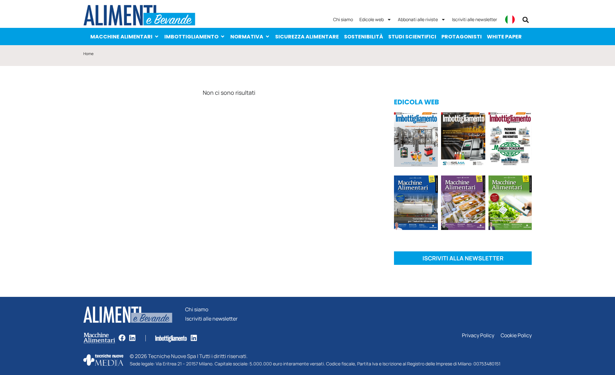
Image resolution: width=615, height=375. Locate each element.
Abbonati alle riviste (418, 19)
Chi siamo (343, 19)
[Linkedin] (132, 337)
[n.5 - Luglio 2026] (416, 140)
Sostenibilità (363, 36)
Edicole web (371, 19)
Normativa (246, 36)
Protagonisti (461, 36)
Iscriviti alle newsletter (474, 19)
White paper (504, 36)
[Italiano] (510, 19)
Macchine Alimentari (121, 36)
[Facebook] (122, 337)
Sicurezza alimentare (307, 36)
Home (88, 53)
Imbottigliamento (191, 36)
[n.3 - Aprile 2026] (510, 140)
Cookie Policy (516, 335)
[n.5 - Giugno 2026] (416, 203)
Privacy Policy (478, 335)
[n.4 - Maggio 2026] (463, 140)
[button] (526, 20)
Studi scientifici (412, 36)
